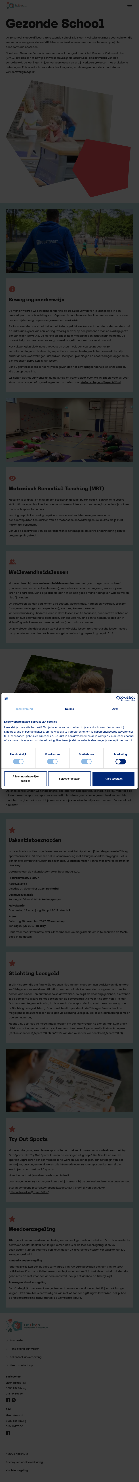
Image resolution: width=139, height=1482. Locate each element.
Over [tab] (115, 708)
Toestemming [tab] (24, 708)
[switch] (52, 761)
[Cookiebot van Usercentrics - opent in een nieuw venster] (119, 698)
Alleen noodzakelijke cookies (25, 778)
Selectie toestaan (69, 778)
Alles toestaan (114, 778)
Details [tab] (69, 708)
